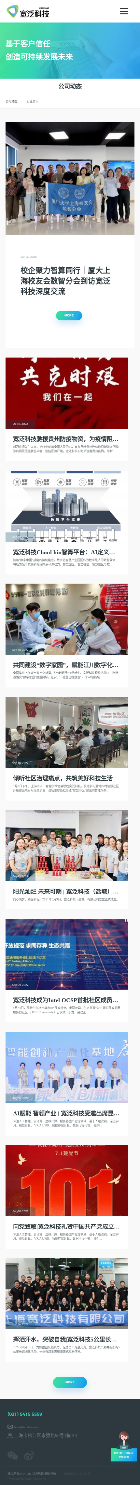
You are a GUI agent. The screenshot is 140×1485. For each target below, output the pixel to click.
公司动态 (11, 101)
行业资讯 (32, 101)
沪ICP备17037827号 (77, 1474)
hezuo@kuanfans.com (26, 1427)
